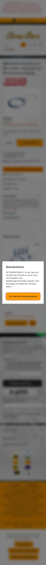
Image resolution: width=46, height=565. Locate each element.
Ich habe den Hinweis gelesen (23, 296)
